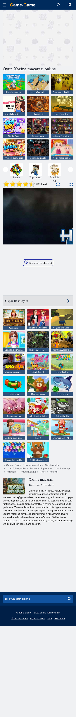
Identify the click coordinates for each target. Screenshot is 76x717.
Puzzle (33, 468)
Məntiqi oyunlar (33, 465)
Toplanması (46, 468)
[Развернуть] (71, 184)
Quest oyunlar (51, 465)
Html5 (42, 472)
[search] (69, 599)
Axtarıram (11, 472)
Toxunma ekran (28, 472)
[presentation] (5, 169)
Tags (50, 618)
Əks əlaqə (60, 618)
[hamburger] (4, 5)
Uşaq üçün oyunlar (16, 468)
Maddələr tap (63, 468)
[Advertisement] (34, 37)
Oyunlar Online (13, 465)
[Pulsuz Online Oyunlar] (23, 4)
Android (53, 472)
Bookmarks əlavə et (40, 263)
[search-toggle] (58, 4)
